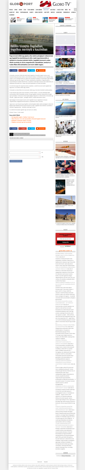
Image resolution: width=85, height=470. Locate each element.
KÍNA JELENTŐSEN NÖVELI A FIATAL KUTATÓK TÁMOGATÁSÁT (21, 19)
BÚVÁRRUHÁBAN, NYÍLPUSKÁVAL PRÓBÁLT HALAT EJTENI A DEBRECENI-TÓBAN (65, 255)
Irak (19, 135)
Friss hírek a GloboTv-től (66, 251)
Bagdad (15, 135)
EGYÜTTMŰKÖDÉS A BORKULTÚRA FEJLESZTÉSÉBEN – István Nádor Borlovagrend (65, 82)
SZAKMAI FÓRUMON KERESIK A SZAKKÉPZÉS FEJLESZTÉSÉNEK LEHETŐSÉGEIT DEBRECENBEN (63, 362)
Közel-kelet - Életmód (53, 18)
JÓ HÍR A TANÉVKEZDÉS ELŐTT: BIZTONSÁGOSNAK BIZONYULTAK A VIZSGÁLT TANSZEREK (64, 425)
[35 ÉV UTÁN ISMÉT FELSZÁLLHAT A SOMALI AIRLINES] (29, 19)
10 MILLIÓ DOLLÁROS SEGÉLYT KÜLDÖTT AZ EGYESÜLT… (69, 19)
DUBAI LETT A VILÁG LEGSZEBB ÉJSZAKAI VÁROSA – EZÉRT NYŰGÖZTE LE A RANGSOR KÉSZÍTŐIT (70, 182)
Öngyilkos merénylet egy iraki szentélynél (21, 122)
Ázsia (18, 17)
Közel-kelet (67, 17)
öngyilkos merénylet (37, 135)
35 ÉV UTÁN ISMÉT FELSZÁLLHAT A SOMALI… (36, 19)
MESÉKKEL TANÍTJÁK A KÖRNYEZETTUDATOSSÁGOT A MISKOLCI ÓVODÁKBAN (63, 342)
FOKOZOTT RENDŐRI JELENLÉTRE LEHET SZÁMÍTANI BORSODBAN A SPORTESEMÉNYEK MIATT (64, 408)
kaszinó (29, 135)
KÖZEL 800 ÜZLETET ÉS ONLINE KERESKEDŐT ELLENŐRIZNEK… (52, 20)
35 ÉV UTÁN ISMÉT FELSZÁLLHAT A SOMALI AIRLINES (64, 116)
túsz (44, 135)
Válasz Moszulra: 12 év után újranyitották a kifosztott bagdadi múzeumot (28, 118)
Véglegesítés (65, 242)
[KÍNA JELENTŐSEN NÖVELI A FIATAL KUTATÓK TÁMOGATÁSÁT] (13, 19)
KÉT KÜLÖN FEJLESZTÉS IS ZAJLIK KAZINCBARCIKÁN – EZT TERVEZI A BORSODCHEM (64, 303)
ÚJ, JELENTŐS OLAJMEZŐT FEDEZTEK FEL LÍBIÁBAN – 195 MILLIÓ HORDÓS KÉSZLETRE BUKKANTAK (65, 224)
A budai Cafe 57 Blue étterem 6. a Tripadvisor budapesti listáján (65, 69)
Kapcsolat (46, 461)
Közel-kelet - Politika (24, 133)
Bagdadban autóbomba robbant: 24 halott (21, 120)
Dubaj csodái (58, 56)
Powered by (50, 124)
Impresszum (40, 461)
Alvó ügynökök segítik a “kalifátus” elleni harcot (22, 117)
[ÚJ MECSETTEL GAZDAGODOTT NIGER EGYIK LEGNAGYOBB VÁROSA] (66, 199)
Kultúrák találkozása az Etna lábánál (63, 95)
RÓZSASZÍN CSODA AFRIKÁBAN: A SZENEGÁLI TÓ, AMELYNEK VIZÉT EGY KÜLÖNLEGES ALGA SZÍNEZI (65, 157)
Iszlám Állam (24, 135)
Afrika (34, 17)
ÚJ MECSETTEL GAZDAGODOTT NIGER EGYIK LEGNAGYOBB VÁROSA (64, 206)
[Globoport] (21, 4)
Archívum (59, 455)
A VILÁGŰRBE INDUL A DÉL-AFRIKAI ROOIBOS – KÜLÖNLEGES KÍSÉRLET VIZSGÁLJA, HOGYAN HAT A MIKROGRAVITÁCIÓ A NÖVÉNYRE (65, 176)
